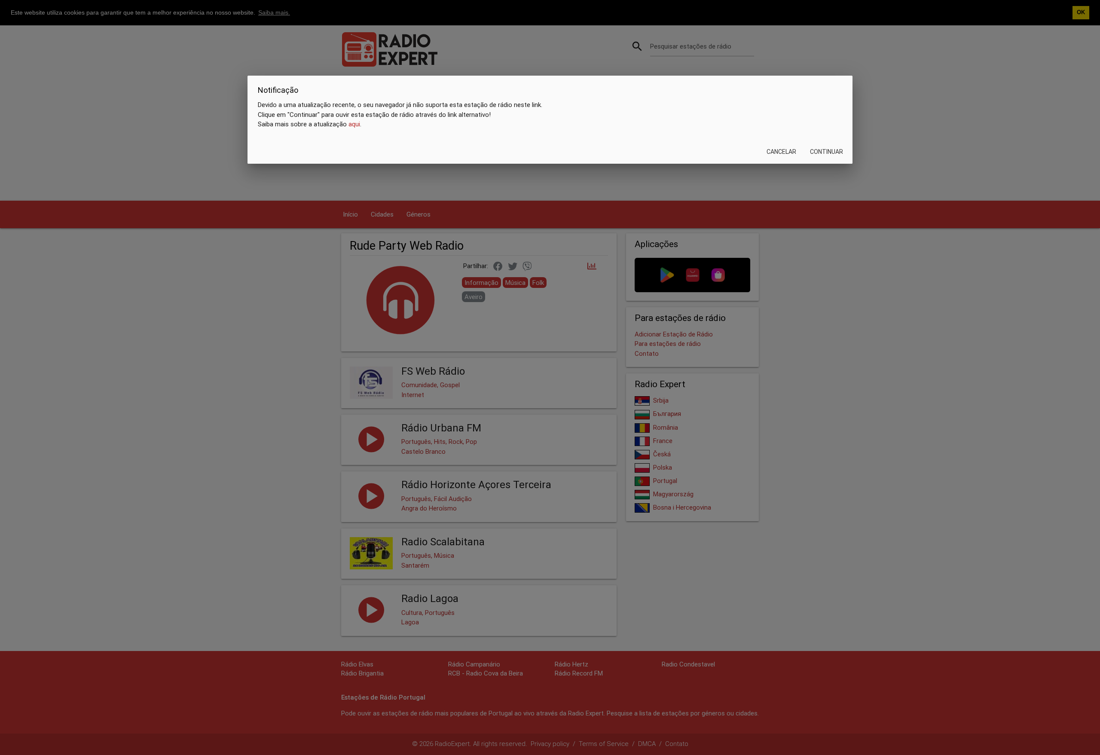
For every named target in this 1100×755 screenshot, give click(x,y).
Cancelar (781, 152)
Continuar (826, 152)
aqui (354, 124)
